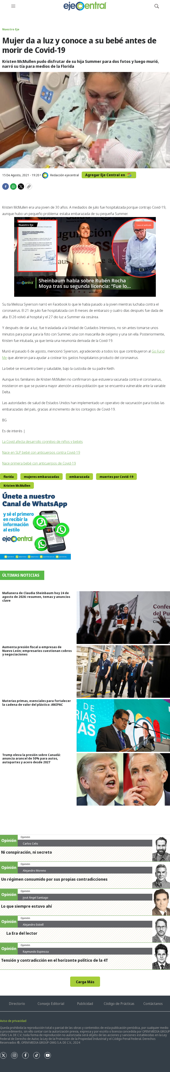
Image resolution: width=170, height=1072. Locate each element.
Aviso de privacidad (13, 1021)
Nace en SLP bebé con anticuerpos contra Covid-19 (41, 452)
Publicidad (85, 1003)
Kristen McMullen (17, 485)
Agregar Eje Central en (105, 175)
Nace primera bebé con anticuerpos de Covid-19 (39, 463)
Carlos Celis (30, 843)
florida (9, 477)
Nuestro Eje (10, 29)
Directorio (17, 1003)
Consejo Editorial (51, 1003)
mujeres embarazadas (41, 477)
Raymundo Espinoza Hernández (36, 953)
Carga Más (85, 981)
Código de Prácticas (119, 1003)
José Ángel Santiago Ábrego (35, 899)
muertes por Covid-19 (116, 477)
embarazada (79, 477)
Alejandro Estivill (33, 925)
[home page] (85, 6)
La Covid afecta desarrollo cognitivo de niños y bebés (42, 441)
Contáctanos (153, 1003)
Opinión (25, 837)
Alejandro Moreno (34, 870)
